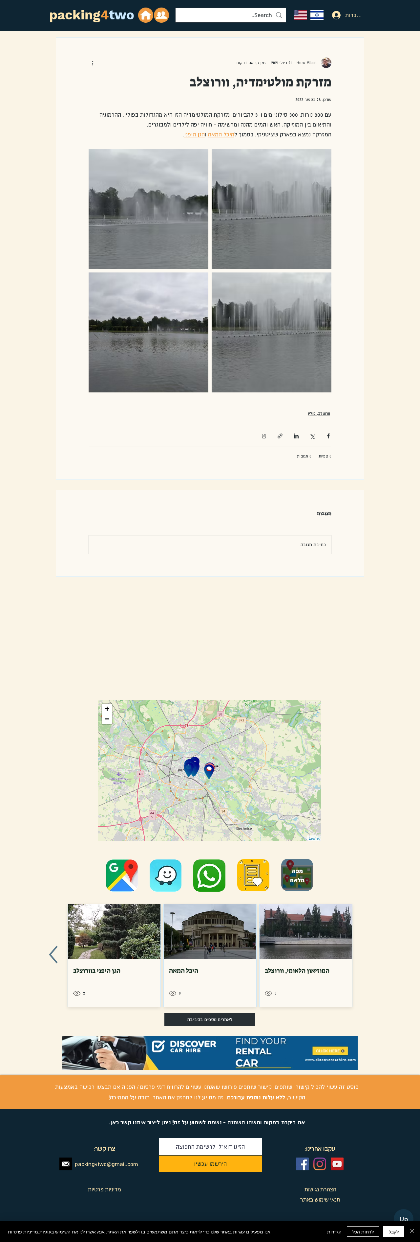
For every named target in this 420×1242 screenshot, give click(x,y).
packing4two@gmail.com (106, 1164)
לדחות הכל (363, 1231)
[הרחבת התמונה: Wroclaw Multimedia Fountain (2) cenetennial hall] (271, 332)
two (121, 15)
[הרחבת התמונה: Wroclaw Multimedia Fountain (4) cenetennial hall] (148, 332)
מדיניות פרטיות (23, 1231)
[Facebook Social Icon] (302, 1164)
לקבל (394, 1231)
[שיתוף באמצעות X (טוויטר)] (312, 436)
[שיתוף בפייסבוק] (328, 436)
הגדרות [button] (334, 1231)
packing (74, 15)
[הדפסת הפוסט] (264, 436)
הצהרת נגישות (320, 1189)
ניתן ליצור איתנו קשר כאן (141, 1122)
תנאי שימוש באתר (320, 1199)
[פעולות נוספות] (92, 63)
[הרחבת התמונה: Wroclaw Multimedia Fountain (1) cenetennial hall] (271, 209)
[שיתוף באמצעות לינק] (280, 436)
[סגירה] (412, 1231)
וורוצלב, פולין (319, 413)
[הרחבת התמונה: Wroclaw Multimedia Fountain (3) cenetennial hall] (148, 209)
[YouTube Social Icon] (337, 1164)
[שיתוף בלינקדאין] (296, 436)
